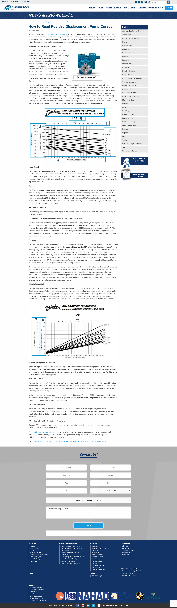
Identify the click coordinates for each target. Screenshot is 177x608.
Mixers (125, 107)
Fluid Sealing (34, 561)
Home (30, 22)
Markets (109, 8)
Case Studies (127, 45)
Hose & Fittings (35, 559)
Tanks (124, 140)
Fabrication (126, 64)
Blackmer (125, 546)
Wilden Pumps (127, 552)
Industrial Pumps (65, 441)
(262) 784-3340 (25, 2)
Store (170, 8)
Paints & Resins (128, 114)
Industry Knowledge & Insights (42, 22)
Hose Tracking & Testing (131, 96)
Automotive (126, 35)
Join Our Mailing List (129, 575)
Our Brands (118, 8)
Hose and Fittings (129, 93)
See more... (126, 555)
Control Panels (128, 53)
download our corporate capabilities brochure (139, 161)
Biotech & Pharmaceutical (132, 38)
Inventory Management (68, 561)
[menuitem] (92, 8)
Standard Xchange (128, 550)
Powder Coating (128, 122)
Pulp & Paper (96, 567)
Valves (124, 147)
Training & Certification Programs (72, 563)
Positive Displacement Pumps (84, 441)
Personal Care (127, 118)
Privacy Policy (123, 605)
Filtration (125, 67)
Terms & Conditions (36, 598)
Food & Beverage (128, 74)
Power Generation (129, 125)
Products (91, 8)
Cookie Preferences (110, 605)
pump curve (101, 441)
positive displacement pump (54, 34)
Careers (151, 8)
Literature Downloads (37, 590)
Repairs (125, 133)
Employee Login (97, 576)
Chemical (125, 49)
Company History (36, 587)
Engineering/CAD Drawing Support (72, 557)
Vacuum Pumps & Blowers (132, 144)
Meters (125, 104)
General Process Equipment (133, 85)
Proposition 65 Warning (38, 600)
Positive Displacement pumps (40, 432)
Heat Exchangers (128, 89)
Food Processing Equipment (133, 78)
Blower (125, 42)
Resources (126, 136)
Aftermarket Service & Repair (133, 31)
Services (100, 8)
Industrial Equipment (50, 441)
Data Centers (96, 552)
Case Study (37, 441)
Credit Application (36, 596)
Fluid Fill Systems (128, 71)
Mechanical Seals (128, 100)
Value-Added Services (68, 544)
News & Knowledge (130, 8)
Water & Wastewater (130, 151)
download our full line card (140, 175)
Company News (127, 573)
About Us (142, 8)
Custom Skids (127, 56)
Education (126, 60)
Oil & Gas (125, 111)
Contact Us (159, 8)
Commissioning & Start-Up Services (72, 548)
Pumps (125, 129)
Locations (33, 594)
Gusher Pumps (127, 548)
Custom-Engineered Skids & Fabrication (70, 553)
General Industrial (129, 82)
